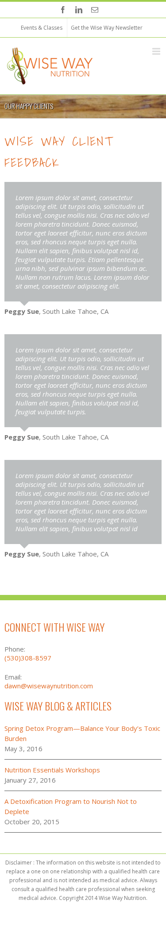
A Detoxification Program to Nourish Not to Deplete (70, 806)
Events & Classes (41, 27)
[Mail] (94, 9)
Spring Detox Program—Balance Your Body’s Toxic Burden (82, 733)
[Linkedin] (78, 9)
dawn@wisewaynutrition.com (48, 685)
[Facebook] (62, 9)
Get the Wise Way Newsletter (107, 27)
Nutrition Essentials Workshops (52, 769)
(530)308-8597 (27, 657)
